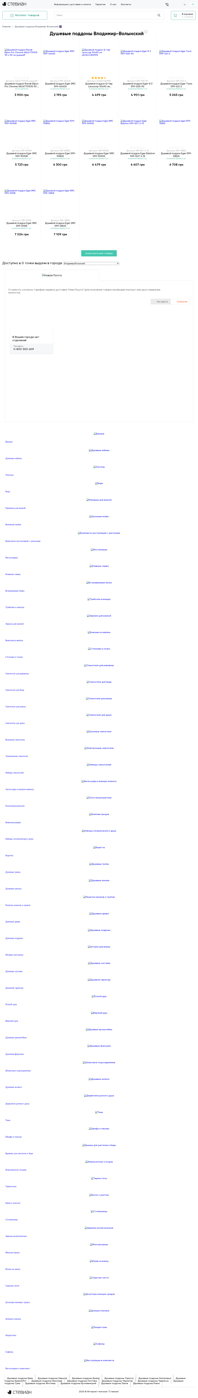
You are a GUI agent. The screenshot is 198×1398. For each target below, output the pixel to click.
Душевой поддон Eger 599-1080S (176, 154)
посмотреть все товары (99, 253)
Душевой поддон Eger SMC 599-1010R (21, 224)
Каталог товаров (27, 15)
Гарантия (100, 4)
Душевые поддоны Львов (114, 1383)
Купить (22, 101)
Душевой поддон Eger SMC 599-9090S (99, 154)
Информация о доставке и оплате (72, 4)
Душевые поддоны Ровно (146, 1383)
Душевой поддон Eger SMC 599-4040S (60, 85)
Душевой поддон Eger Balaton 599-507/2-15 (137, 154)
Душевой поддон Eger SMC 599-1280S (60, 224)
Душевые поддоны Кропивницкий (78, 1383)
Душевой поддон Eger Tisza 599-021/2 (176, 85)
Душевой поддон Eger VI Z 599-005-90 (138, 85)
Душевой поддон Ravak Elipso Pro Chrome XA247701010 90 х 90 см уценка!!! (22, 85)
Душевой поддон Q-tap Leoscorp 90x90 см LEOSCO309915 (99, 85)
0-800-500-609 (23, 349)
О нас (113, 4)
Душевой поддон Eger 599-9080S (60, 154)
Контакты (126, 4)
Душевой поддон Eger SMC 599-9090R (21, 154)
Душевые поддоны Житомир (40, 1383)
